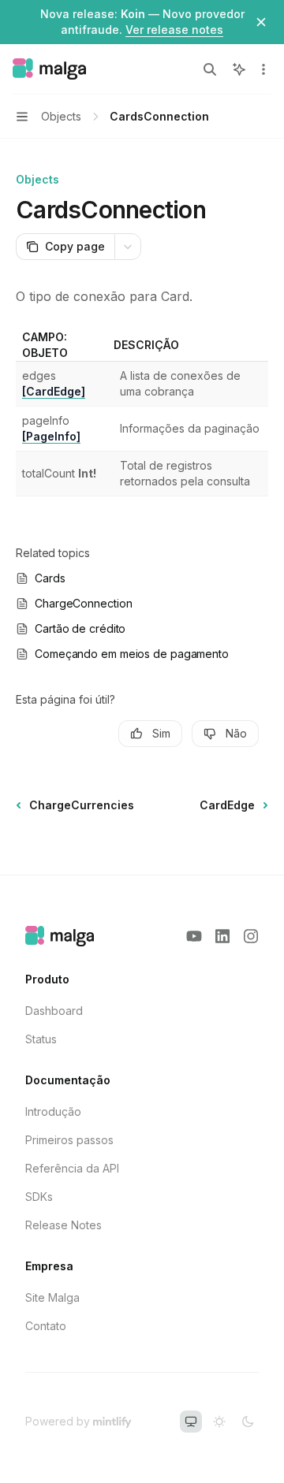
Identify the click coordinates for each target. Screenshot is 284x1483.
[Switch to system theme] (191, 1422)
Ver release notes (174, 29)
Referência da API (72, 1168)
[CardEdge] (53, 391)
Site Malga (52, 1297)
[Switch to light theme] (219, 1422)
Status (41, 1039)
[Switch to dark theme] (248, 1422)
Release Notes (63, 1225)
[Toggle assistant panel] (239, 69)
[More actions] (263, 69)
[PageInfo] (51, 436)
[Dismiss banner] (261, 22)
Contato (45, 1325)
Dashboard (54, 1010)
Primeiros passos (69, 1140)
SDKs (39, 1196)
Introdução (53, 1111)
